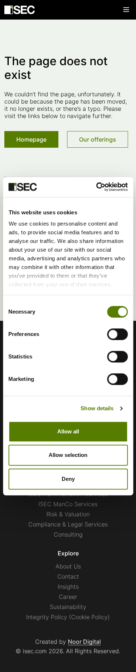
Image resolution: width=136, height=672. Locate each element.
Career (68, 596)
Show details (97, 408)
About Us (68, 566)
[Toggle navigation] (126, 9)
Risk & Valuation (68, 514)
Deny (68, 479)
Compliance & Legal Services (68, 524)
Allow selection (68, 455)
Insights (68, 586)
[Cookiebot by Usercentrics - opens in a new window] (97, 187)
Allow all (68, 431)
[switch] (117, 334)
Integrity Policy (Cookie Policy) (68, 617)
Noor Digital (84, 641)
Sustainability (68, 606)
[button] (31, 139)
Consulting (68, 534)
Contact (68, 576)
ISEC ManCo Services (68, 504)
